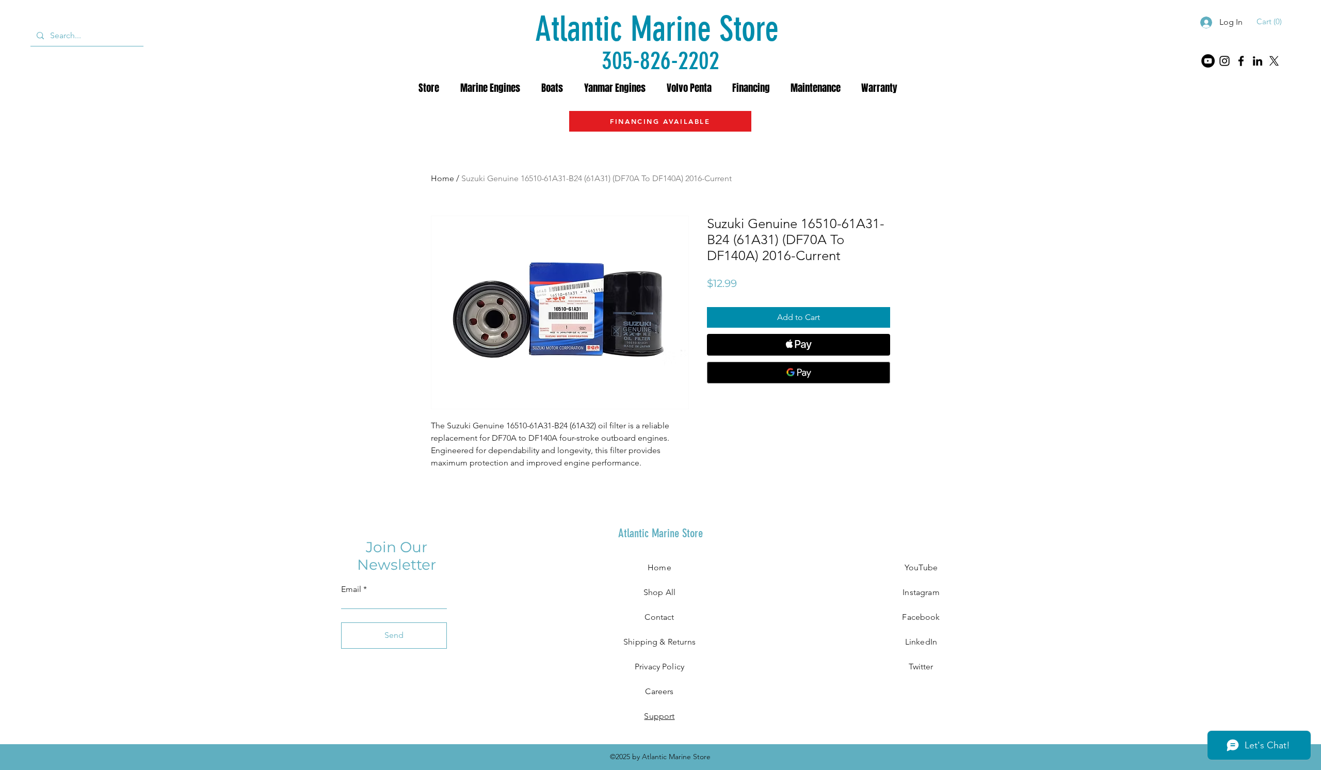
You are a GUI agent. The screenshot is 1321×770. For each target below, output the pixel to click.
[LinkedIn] (1257, 61)
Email (351, 589)
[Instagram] (1224, 61)
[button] (1270, 21)
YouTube (921, 567)
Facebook (921, 617)
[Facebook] (1241, 61)
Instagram (921, 592)
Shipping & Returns (659, 642)
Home (442, 178)
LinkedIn (921, 642)
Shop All (659, 592)
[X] (1274, 61)
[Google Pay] (798, 372)
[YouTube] (1208, 61)
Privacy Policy (659, 666)
